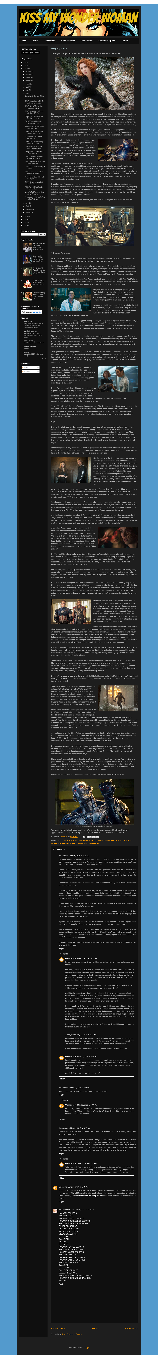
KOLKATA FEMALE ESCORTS (72, 1247)
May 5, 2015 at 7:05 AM (79, 856)
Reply (61, 948)
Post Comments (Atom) (72, 1334)
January (28, 212)
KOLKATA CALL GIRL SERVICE (72, 1257)
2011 (25, 226)
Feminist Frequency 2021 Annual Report (34, 343)
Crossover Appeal (107, 41)
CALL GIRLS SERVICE (68, 1270)
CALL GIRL (63, 1236)
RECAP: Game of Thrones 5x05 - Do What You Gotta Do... (35, 158)
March (28, 206)
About (35, 41)
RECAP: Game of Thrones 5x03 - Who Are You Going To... (34, 183)
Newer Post (58, 1328)
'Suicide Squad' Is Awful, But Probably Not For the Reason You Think (39, 271)
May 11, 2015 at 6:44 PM (87, 1105)
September (29, 81)
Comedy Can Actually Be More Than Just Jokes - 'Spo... (34, 132)
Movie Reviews (68, 41)
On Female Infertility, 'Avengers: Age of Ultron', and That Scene (39, 295)
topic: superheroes (91, 843)
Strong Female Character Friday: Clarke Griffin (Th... (34, 97)
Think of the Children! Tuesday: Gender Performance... (34, 142)
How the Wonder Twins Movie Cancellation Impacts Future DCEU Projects (32, 335)
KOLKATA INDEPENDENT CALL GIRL (75, 1278)
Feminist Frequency (29, 341)
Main (24, 41)
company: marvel (118, 840)
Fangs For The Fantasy (30, 346)
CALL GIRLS (64, 1239)
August (28, 84)
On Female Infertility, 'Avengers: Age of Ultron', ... (34, 137)
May (27, 93)
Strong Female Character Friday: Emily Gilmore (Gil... (34, 127)
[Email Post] (83, 837)
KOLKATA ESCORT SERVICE (71, 1218)
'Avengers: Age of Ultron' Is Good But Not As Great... (35, 198)
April (27, 203)
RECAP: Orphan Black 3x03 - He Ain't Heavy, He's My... (34, 112)
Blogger (87, 1348)
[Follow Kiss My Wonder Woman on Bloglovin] (31, 313)
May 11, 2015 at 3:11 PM (80, 1088)
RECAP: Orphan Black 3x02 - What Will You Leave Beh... (35, 163)
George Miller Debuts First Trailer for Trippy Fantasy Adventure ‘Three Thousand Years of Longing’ (33, 325)
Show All (44, 359)
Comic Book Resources (30, 331)
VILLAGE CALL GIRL (67, 1234)
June (27, 90)
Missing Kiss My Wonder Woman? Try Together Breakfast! (39, 282)
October (28, 78)
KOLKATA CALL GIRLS (68, 1262)
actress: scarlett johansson (99, 840)
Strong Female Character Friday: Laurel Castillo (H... (34, 153)
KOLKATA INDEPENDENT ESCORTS (74, 1221)
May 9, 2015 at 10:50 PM (87, 958)
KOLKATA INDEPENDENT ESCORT (74, 1223)
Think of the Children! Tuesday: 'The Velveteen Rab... (34, 117)
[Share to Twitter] (93, 837)
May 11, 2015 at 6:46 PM (87, 1056)
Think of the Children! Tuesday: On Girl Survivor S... (35, 168)
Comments (27, 372)
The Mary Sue (28, 322)
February (28, 209)
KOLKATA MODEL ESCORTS (71, 1252)
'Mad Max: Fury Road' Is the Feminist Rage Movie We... (33, 147)
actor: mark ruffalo (80, 840)
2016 (25, 65)
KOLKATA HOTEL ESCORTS (71, 1249)
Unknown (69, 958)
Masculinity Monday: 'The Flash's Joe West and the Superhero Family (39, 247)
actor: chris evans (65, 840)
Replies (65, 954)
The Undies (49, 41)
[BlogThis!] (90, 837)
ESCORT (63, 1242)
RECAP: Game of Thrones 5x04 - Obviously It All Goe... (35, 173)
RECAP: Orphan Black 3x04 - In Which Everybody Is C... (34, 102)
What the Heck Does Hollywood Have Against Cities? (34, 178)
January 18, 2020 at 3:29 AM (82, 1210)
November (29, 74)
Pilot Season (87, 41)
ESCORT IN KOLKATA (68, 1226)
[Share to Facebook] (95, 837)
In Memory (26, 348)
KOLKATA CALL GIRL (68, 1255)
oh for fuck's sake (72, 1091)
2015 (25, 69)
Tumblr (124, 41)
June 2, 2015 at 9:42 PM (87, 1163)
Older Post (131, 1328)
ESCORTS (63, 1244)
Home (95, 1328)
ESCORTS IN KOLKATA (69, 1229)
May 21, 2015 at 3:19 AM (80, 1128)
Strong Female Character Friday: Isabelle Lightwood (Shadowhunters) (38, 259)
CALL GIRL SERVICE (68, 1273)
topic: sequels (77, 843)
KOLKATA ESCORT (67, 1216)
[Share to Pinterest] (98, 837)
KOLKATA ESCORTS (68, 1213)
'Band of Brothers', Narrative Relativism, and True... (33, 122)
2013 (25, 219)
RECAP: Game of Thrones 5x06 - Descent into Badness (35, 107)
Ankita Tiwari (64, 1210)
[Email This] (88, 837)
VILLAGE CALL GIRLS (68, 1231)
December (29, 71)
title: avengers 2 (64, 843)
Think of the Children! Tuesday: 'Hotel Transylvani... (34, 188)
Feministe (26, 352)
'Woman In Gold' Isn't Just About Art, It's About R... (34, 193)
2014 (25, 216)
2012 (25, 223)
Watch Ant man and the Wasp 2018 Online (90, 1196)
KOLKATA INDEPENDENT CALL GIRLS (75, 1275)
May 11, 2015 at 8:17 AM (87, 1035)
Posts (26, 368)
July (27, 87)
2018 (25, 62)
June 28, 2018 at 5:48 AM (78, 1187)
